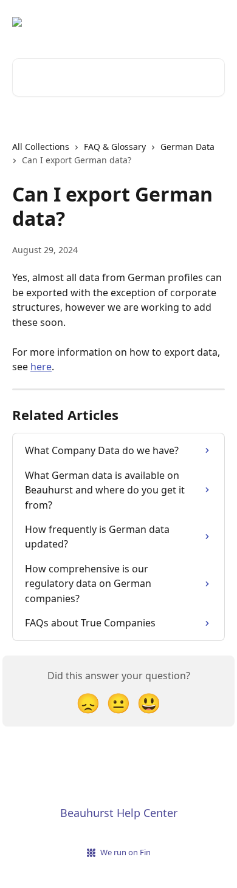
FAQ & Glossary (115, 146)
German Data (187, 146)
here (41, 366)
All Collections (40, 146)
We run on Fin (125, 852)
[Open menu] (214, 22)
